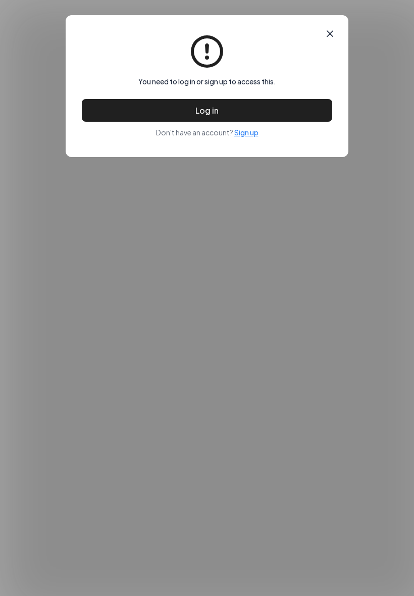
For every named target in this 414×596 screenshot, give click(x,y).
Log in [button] (207, 110)
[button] (330, 33)
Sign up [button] (246, 132)
